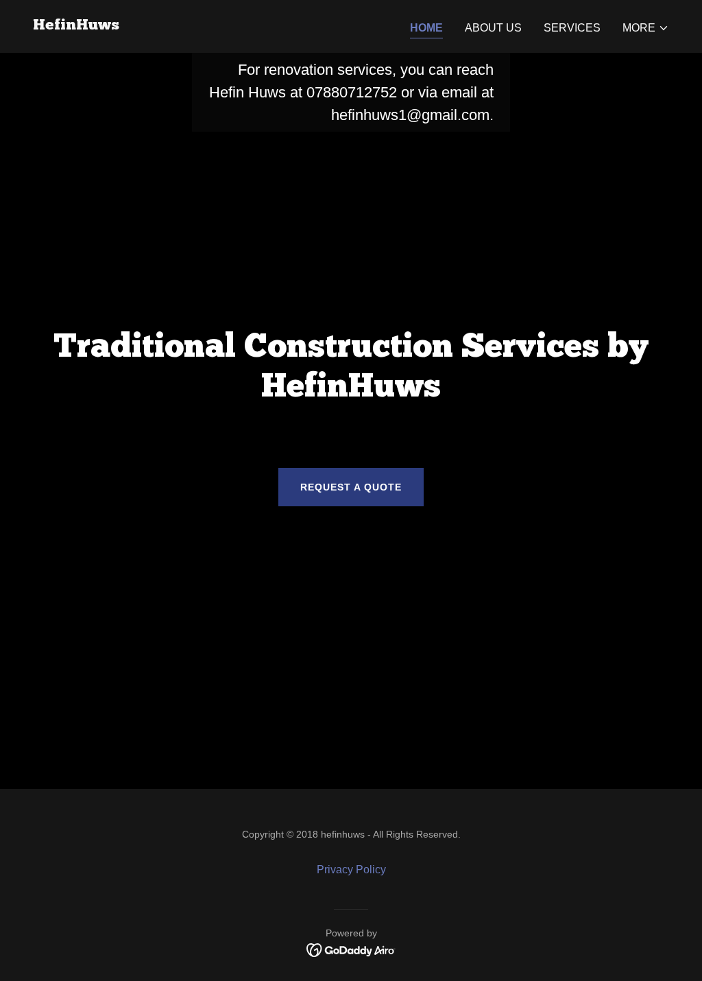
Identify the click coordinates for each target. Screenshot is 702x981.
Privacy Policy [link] (351, 869)
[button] (645, 28)
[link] (76, 26)
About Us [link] (493, 28)
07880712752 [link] (351, 92)
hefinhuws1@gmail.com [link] (410, 114)
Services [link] (572, 28)
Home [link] (426, 28)
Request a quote (351, 487)
